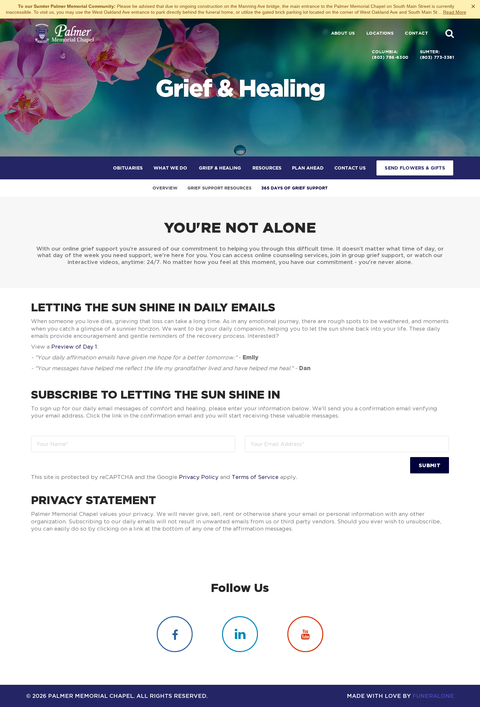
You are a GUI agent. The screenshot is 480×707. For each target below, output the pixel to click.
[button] (449, 33)
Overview (165, 188)
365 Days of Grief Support (294, 188)
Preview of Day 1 (74, 347)
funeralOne (433, 696)
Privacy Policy (198, 477)
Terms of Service (255, 477)
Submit (429, 465)
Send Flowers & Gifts (415, 168)
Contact (416, 33)
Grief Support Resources (219, 188)
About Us (343, 33)
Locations (380, 33)
